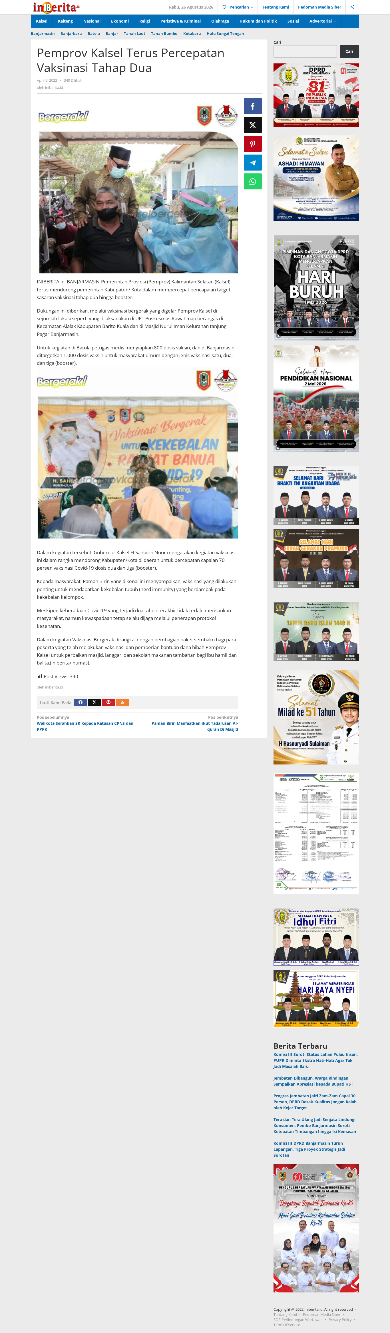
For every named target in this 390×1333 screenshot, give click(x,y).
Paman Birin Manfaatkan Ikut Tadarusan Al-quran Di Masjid (195, 723)
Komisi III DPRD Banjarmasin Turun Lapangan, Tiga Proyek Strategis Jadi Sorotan (309, 1149)
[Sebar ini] (253, 106)
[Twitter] (94, 702)
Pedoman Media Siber (321, 1314)
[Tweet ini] (253, 125)
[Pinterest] (108, 702)
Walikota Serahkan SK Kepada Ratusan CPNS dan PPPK (85, 723)
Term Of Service (287, 1324)
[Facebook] (80, 702)
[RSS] (122, 702)
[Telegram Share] (253, 163)
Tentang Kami (285, 1314)
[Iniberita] (56, 7)
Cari (277, 42)
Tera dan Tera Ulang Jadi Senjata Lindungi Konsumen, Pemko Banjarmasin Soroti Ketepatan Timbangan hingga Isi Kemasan (315, 1125)
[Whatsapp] (253, 181)
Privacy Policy (340, 1319)
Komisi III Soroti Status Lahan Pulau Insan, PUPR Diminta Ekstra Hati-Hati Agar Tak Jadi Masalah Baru (316, 1060)
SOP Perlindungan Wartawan (298, 1319)
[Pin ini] (253, 144)
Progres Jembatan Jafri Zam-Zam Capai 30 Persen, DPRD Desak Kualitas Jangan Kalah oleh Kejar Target (315, 1101)
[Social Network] (352, 7)
